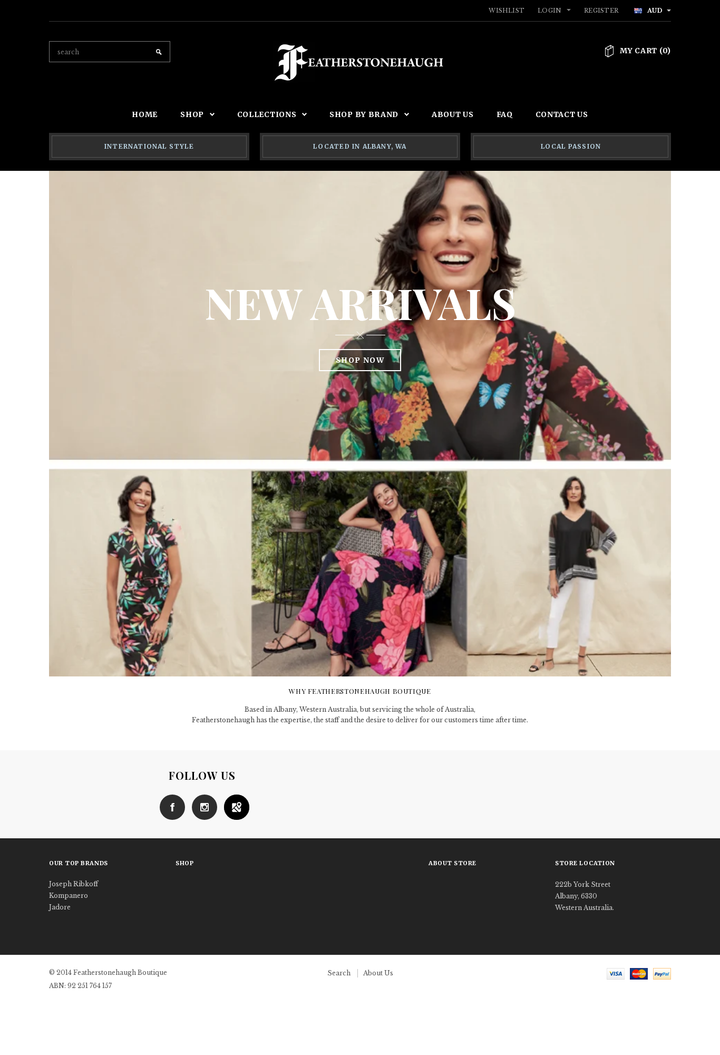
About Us (378, 973)
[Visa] (616, 973)
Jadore (60, 907)
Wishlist (506, 10)
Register (601, 10)
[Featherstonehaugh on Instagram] (202, 806)
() (645, 50)
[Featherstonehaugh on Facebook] (169, 806)
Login (549, 10)
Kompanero (68, 895)
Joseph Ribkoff (73, 884)
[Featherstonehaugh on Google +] (234, 806)
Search (339, 973)
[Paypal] (662, 973)
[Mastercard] (639, 973)
